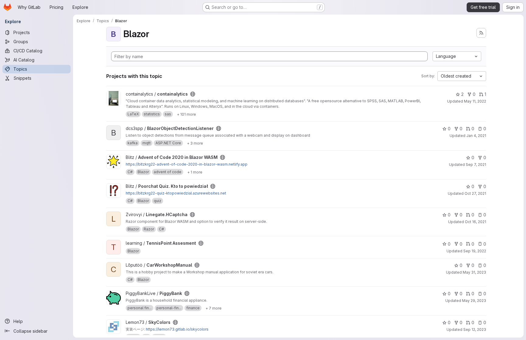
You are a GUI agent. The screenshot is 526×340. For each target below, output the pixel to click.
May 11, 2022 (475, 101)
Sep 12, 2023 (474, 329)
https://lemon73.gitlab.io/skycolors (177, 329)
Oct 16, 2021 (475, 221)
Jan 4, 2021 (476, 135)
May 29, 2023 (474, 300)
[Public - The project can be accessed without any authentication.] (192, 94)
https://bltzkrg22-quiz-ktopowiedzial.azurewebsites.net (176, 193)
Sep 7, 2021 (476, 164)
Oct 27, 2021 (475, 193)
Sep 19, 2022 (474, 251)
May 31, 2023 (474, 272)
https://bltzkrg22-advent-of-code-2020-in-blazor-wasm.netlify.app (186, 164)
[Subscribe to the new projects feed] (481, 33)
